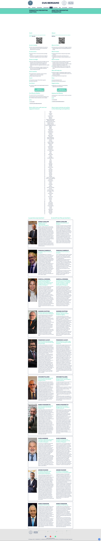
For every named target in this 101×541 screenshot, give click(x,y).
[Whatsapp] (55, 536)
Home (29, 7)
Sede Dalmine (39, 7)
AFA (51, 7)
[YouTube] (50, 536)
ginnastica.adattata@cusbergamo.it (36, 103)
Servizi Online (64, 7)
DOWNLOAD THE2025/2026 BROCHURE (61, 90)
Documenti (71, 7)
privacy (47, 538)
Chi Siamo (34, 7)
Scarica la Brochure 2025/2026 (39, 90)
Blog (60, 7)
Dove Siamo (55, 7)
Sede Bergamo (46, 7)
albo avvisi (53, 538)
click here (53, 36)
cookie (50, 538)
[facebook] (45, 536)
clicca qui (33, 36)
